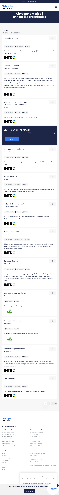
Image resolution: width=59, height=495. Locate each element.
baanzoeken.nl (34, 468)
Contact (4, 469)
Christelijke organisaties (8, 458)
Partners (4, 467)
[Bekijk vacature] (29, 48)
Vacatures (4, 455)
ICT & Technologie (35, 436)
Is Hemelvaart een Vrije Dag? (9, 445)
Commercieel (34, 434)
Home (3, 453)
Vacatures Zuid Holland (8, 432)
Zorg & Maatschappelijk (36, 432)
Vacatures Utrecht (7, 436)
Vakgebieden (5, 460)
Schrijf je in (29, 491)
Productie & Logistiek (36, 443)
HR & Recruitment (35, 441)
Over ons (4, 462)
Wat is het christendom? (8, 441)
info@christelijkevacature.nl (37, 453)
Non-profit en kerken (36, 439)
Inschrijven (4, 471)
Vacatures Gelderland (8, 434)
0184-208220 (33, 455)
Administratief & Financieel (37, 445)
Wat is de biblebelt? (7, 443)
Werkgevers (5, 465)
